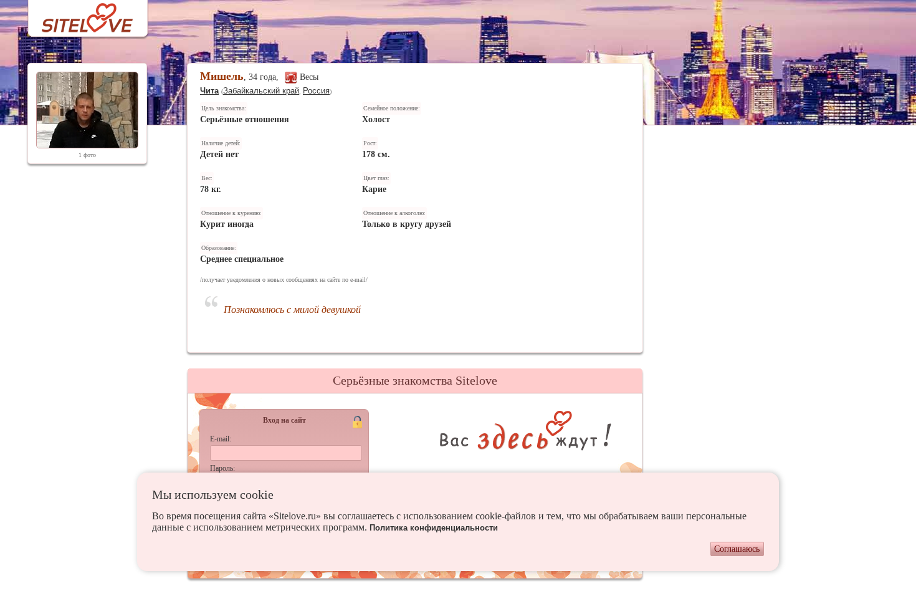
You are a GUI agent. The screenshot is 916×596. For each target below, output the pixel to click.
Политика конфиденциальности (434, 527)
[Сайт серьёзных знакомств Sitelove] (77, 14)
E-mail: (220, 439)
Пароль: (222, 468)
